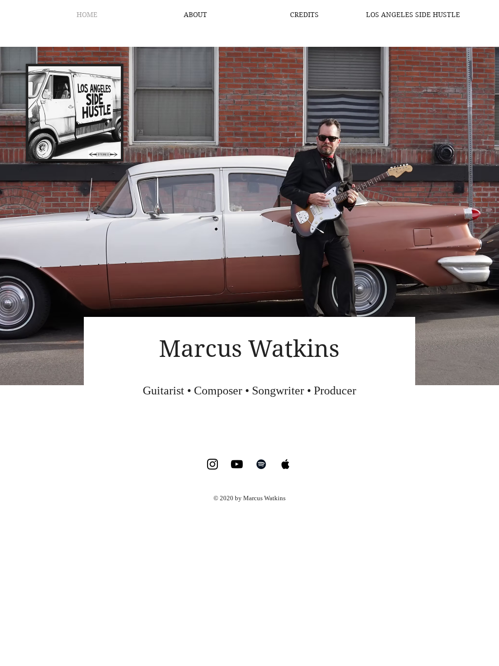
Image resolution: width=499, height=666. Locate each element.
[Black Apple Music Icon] (285, 464)
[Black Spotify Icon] (261, 464)
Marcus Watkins (249, 349)
